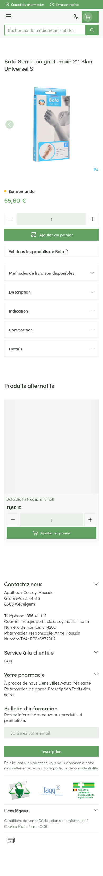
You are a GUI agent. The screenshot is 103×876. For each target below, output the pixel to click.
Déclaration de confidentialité (63, 820)
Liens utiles (49, 683)
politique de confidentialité (75, 767)
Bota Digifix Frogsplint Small (30, 499)
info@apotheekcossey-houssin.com (55, 621)
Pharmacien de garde (25, 688)
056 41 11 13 (36, 615)
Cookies (10, 826)
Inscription (51, 751)
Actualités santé (75, 683)
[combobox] (45, 30)
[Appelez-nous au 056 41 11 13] (76, 16)
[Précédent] (9, 124)
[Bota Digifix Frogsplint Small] (51, 447)
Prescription (59, 688)
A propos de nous (21, 683)
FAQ (8, 661)
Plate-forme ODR (33, 826)
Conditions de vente (21, 820)
